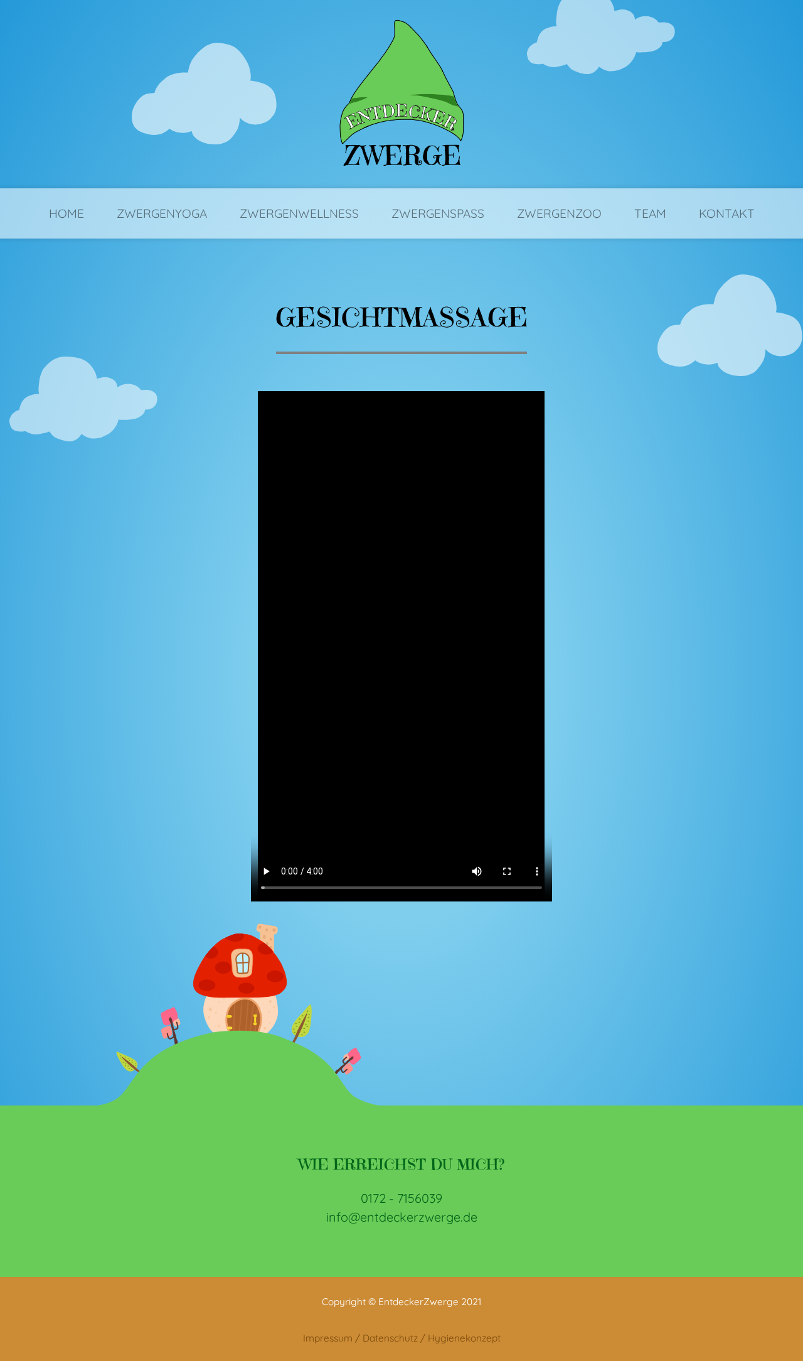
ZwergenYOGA (162, 213)
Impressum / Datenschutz (360, 1338)
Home (66, 213)
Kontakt (727, 213)
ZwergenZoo (559, 213)
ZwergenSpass (437, 213)
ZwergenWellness (299, 213)
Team (650, 213)
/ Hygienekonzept (460, 1338)
